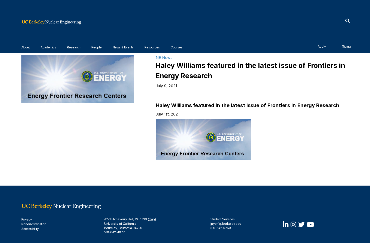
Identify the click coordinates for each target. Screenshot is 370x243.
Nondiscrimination (33, 224)
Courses (176, 47)
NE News (164, 57)
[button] (347, 21)
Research (74, 47)
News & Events (123, 47)
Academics (48, 47)
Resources (152, 47)
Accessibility (30, 229)
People (96, 47)
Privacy (26, 219)
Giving (346, 46)
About (25, 47)
